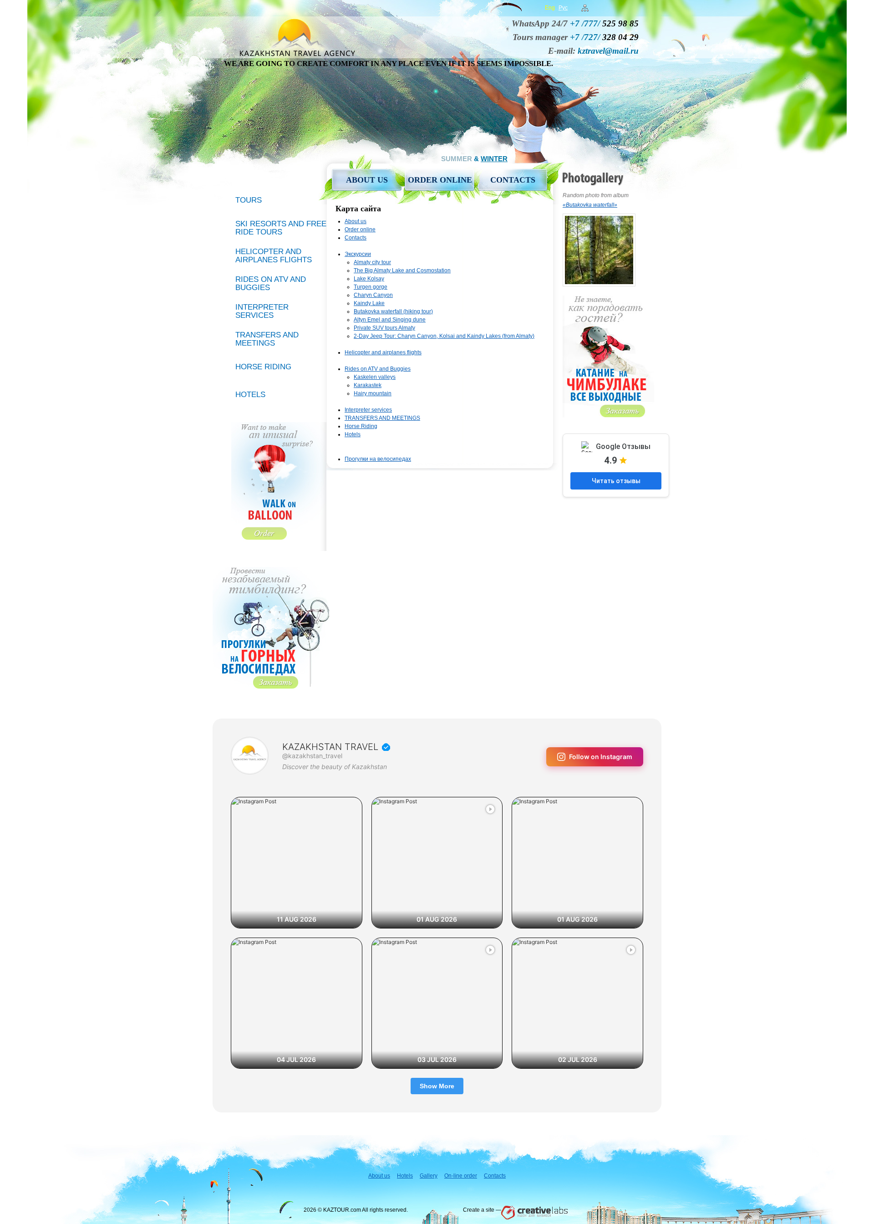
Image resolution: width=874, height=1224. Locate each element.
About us (367, 179)
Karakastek (367, 385)
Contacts (512, 179)
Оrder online (440, 179)
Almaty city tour (372, 262)
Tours (248, 200)
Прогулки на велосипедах (378, 459)
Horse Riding (361, 426)
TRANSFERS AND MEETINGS (382, 418)
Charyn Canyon (373, 295)
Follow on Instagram (600, 756)
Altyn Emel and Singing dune (390, 319)
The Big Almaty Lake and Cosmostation (402, 270)
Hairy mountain (372, 393)
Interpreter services (368, 410)
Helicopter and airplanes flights (383, 352)
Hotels (353, 434)
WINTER (494, 159)
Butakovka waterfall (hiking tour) (393, 311)
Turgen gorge (370, 287)
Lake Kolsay (369, 278)
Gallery (428, 1176)
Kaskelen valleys (375, 377)
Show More (437, 1086)
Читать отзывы (616, 480)
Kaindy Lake (369, 303)
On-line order (460, 1176)
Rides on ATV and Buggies (378, 369)
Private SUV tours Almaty (384, 328)
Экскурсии (358, 254)
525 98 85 (604, 23)
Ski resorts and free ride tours (280, 227)
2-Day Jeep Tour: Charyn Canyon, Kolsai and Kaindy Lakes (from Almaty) (444, 336)
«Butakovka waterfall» (590, 205)
